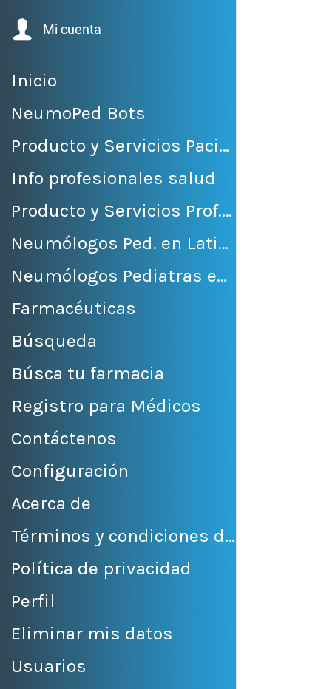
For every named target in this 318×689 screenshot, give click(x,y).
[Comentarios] (266, 671)
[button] (55, 29)
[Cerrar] (257, 21)
